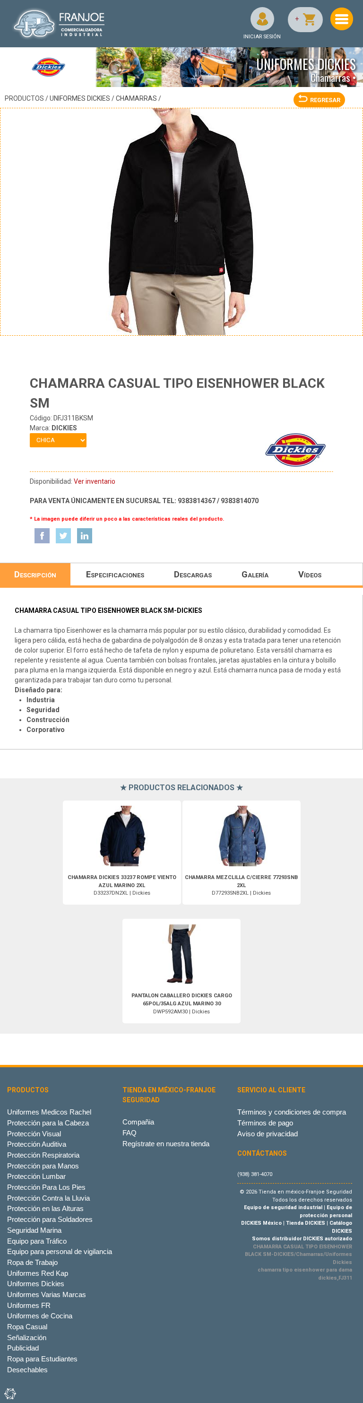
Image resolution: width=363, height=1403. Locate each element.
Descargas (193, 574)
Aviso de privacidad (267, 1134)
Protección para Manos (43, 1166)
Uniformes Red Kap (37, 1273)
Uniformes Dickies (80, 98)
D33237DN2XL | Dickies (122, 885)
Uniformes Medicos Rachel (49, 1112)
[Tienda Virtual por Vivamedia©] (9, 1393)
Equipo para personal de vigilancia (59, 1251)
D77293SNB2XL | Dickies (241, 885)
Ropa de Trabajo (32, 1262)
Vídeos (309, 574)
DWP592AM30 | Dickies (181, 1004)
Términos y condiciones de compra (291, 1112)
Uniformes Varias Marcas (46, 1294)
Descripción (35, 574)
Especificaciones (115, 574)
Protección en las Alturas (45, 1208)
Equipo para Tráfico (37, 1241)
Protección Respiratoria (43, 1155)
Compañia (138, 1122)
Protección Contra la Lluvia (48, 1198)
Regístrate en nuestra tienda (165, 1144)
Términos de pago (265, 1123)
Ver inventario (94, 481)
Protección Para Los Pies (46, 1187)
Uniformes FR (29, 1305)
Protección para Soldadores (50, 1219)
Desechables (27, 1370)
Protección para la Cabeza (48, 1123)
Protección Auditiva (36, 1144)
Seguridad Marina (34, 1230)
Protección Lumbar (36, 1176)
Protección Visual (34, 1134)
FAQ (129, 1133)
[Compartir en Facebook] (42, 535)
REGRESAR (325, 100)
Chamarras (136, 98)
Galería (255, 574)
